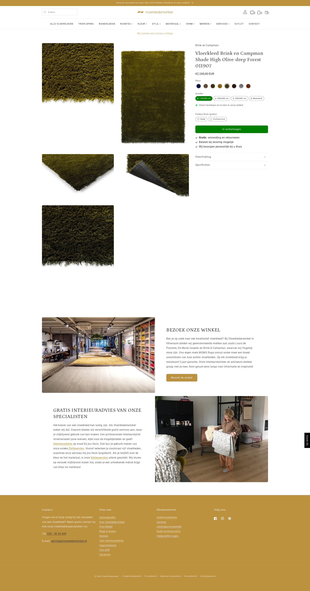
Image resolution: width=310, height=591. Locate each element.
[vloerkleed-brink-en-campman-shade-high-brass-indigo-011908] (213, 86)
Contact (254, 24)
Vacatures (104, 554)
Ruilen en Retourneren (169, 531)
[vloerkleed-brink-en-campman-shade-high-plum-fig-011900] (234, 86)
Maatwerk (257, 98)
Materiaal (172, 24)
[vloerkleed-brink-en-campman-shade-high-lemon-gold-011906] (220, 86)
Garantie (161, 522)
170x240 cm (205, 98)
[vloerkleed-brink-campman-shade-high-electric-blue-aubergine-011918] (198, 86)
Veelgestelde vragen (167, 535)
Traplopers (86, 24)
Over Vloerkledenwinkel (111, 522)
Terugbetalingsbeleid (131, 576)
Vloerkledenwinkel (110, 576)
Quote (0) (307, 440)
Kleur (141, 24)
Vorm (189, 24)
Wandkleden (107, 24)
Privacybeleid (151, 576)
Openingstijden (107, 517)
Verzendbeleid (190, 576)
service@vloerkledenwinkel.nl (69, 540)
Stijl (155, 24)
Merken (204, 24)
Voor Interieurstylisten (111, 540)
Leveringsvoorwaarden (169, 526)
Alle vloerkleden (61, 24)
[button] (266, 12)
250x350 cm (240, 98)
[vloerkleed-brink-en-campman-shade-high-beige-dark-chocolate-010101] (205, 86)
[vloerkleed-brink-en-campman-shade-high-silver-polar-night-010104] (241, 86)
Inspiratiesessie (107, 545)
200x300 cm (223, 98)
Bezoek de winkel (181, 377)
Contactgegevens (208, 576)
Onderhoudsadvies (167, 517)
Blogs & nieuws (107, 531)
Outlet (239, 24)
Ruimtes (125, 24)
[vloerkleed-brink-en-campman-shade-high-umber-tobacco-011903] (248, 86)
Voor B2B (104, 550)
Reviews (103, 535)
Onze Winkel (106, 526)
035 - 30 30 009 (56, 533)
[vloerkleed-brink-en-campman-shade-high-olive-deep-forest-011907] (227, 86)
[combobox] (60, 12)
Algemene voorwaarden (170, 576)
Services (221, 24)
